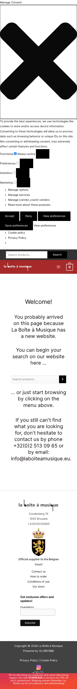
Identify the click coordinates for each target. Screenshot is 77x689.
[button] (38, 62)
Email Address (27, 607)
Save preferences (16, 225)
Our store (38, 586)
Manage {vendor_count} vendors (29, 199)
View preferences (54, 216)
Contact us (39, 571)
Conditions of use (38, 581)
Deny (28, 216)
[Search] (62, 379)
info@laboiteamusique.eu (40, 459)
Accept (9, 216)
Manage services (19, 194)
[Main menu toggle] (58, 267)
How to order (38, 576)
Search (57, 254)
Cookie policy (16, 232)
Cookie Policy (48, 660)
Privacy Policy (17, 237)
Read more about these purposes (29, 204)
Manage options (18, 189)
